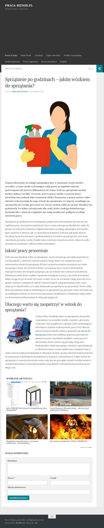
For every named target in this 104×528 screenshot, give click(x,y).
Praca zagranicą (30, 61)
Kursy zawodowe (49, 61)
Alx (36, 523)
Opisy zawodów (53, 55)
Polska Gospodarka (72, 55)
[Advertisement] (52, 33)
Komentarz (12, 460)
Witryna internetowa (17, 487)
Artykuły (39, 55)
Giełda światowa (12, 61)
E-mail (53, 478)
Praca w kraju (11, 55)
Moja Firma (26, 55)
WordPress (20, 523)
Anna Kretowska (20, 91)
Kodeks (63, 61)
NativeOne (48, 447)
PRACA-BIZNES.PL (19, 5)
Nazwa (11, 478)
